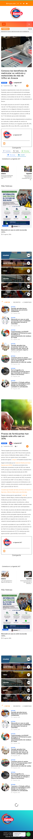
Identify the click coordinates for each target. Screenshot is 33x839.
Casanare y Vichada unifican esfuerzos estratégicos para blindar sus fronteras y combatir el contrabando (20, 384)
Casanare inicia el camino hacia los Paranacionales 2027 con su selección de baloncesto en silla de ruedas (21, 360)
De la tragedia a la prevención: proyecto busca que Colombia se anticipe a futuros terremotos (20, 372)
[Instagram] (20, 3)
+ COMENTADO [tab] (27, 302)
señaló (24, 495)
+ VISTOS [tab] (7, 302)
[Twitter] (23, 3)
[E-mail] (4, 143)
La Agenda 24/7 (18, 82)
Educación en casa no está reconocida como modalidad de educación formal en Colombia (20, 321)
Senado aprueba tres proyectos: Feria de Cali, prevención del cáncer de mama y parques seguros (19, 347)
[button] (29, 29)
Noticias (4, 82)
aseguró (14, 459)
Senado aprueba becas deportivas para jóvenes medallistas (19, 309)
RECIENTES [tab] (17, 302)
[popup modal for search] (29, 24)
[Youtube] (26, 3)
